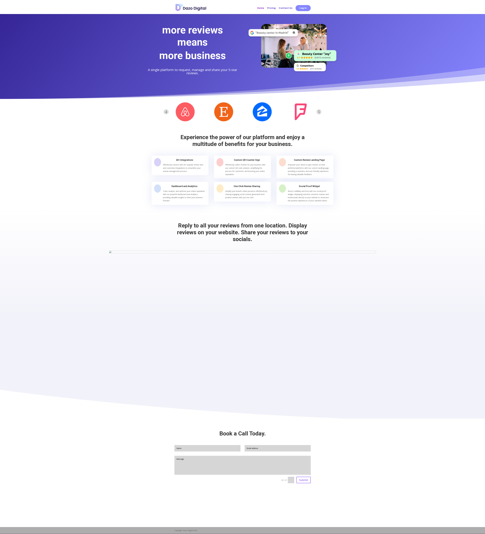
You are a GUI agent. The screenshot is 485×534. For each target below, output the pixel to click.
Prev (166, 111)
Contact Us (285, 8)
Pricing (271, 8)
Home (260, 8)
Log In (303, 8)
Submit (303, 480)
